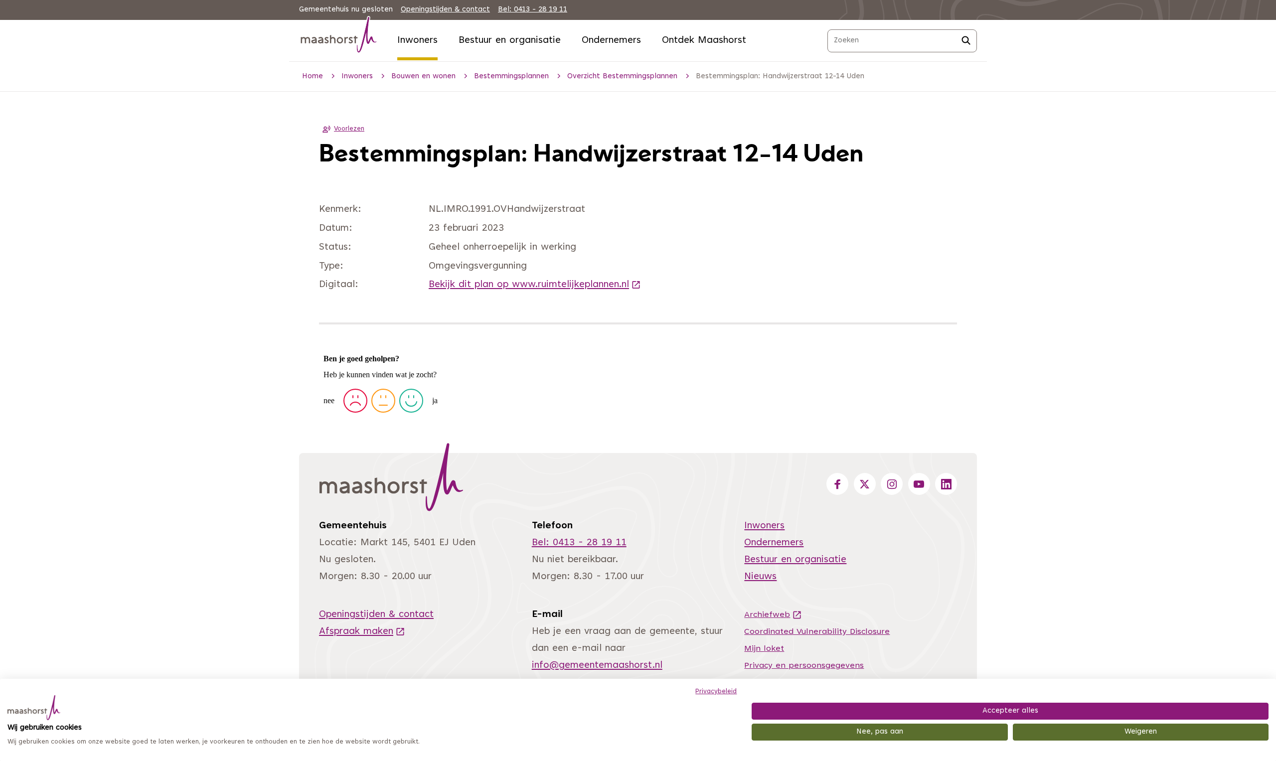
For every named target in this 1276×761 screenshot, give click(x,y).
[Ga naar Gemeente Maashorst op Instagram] (892, 484)
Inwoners (417, 40)
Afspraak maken (362, 631)
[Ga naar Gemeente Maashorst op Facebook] (837, 484)
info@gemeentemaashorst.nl (597, 665)
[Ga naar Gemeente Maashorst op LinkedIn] (946, 484)
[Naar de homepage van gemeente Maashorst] (339, 36)
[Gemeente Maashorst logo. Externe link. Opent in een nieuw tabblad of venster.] (33, 707)
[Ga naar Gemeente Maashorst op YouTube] (919, 484)
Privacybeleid (716, 692)
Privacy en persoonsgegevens (804, 666)
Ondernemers (611, 40)
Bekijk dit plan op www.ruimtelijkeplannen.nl (535, 285)
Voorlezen (349, 129)
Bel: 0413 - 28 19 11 (532, 9)
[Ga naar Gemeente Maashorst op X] (865, 484)
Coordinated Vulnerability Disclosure (817, 632)
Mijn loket (764, 649)
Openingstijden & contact (445, 9)
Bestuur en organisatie (510, 40)
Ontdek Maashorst (704, 40)
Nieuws (760, 577)
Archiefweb (773, 615)
